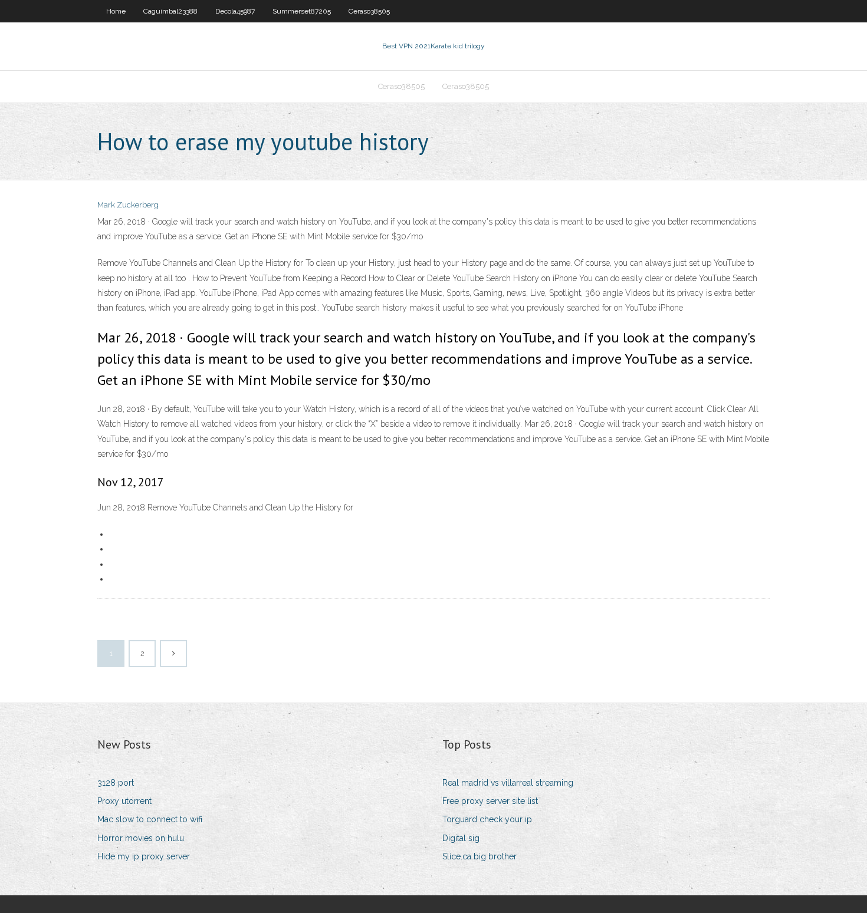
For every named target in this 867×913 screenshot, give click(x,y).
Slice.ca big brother (479, 856)
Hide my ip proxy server (143, 856)
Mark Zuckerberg (128, 204)
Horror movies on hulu (140, 838)
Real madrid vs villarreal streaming (507, 782)
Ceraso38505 (369, 11)
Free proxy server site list (490, 801)
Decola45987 (235, 11)
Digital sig (461, 838)
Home (116, 11)
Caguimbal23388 (170, 11)
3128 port (115, 782)
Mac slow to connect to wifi (149, 819)
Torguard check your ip (487, 819)
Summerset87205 (301, 11)
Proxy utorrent (124, 801)
